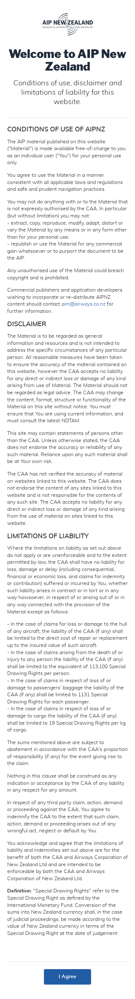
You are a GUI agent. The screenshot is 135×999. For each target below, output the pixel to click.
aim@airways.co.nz (83, 304)
